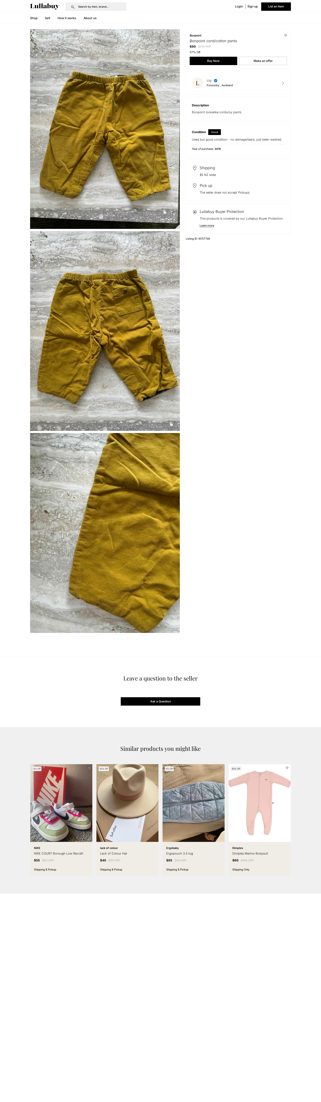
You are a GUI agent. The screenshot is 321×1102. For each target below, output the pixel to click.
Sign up (252, 6)
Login (239, 6)
